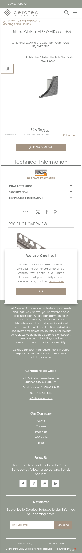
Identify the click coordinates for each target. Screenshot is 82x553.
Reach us (41, 432)
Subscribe (63, 525)
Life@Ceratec (41, 437)
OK (41, 291)
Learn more (56, 281)
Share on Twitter (38, 212)
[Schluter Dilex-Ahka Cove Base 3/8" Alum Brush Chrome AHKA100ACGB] (41, 249)
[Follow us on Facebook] (23, 483)
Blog (41, 443)
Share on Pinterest (55, 212)
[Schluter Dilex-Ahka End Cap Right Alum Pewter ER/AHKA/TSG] (7, 68)
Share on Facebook (46, 212)
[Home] (4, 21)
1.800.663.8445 (50, 387)
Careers (41, 426)
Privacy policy (25, 544)
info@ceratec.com (41, 398)
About (41, 421)
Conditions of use (55, 544)
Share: (26, 212)
